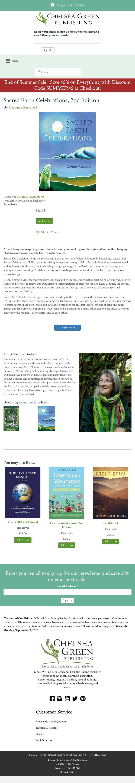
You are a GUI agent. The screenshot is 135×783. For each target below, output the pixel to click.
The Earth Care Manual (23, 522)
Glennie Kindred (23, 107)
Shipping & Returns (46, 728)
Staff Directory (44, 740)
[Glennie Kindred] (105, 392)
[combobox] (58, 72)
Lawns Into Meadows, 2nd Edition (66, 525)
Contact (40, 734)
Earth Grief (110, 523)
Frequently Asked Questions (52, 721)
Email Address (67, 586)
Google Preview (67, 327)
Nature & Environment (30, 197)
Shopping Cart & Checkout (71, 5)
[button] (48, 232)
